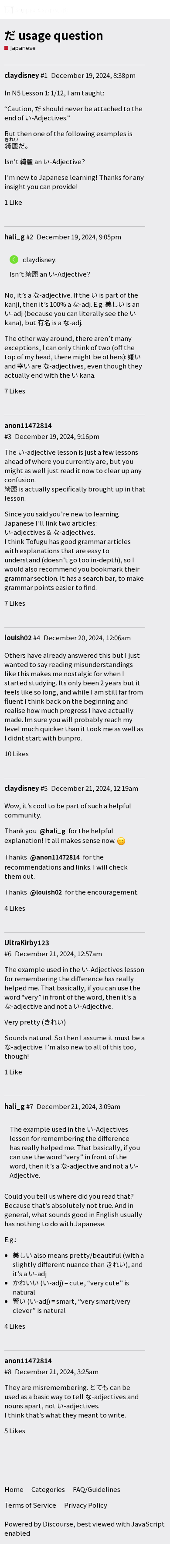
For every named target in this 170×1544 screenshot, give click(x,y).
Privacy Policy (85, 1504)
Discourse (58, 1523)
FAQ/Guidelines (96, 1489)
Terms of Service (30, 1504)
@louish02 (46, 892)
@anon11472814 (55, 857)
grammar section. (31, 578)
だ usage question (53, 35)
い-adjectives (24, 532)
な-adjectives (73, 532)
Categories (48, 1489)
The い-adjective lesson (40, 451)
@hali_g (52, 831)
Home (14, 1489)
